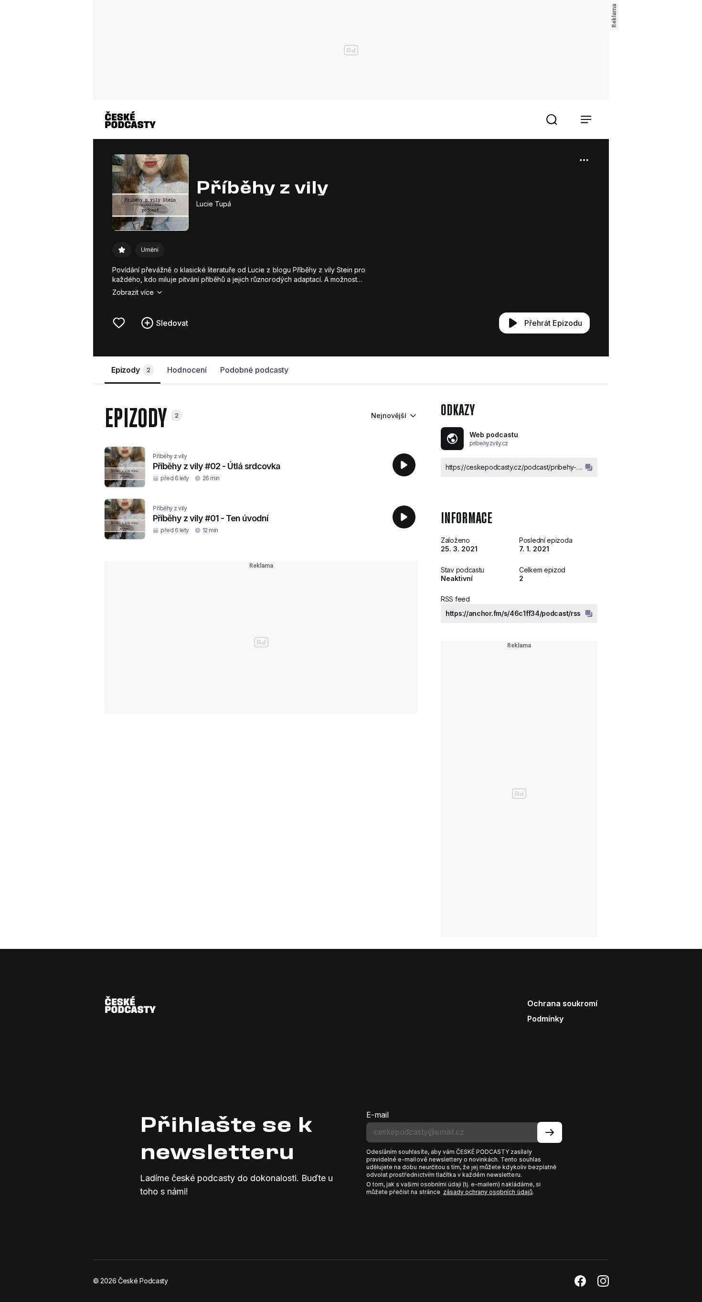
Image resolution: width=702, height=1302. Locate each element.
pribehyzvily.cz (488, 443)
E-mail (377, 1114)
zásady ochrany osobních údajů (487, 1191)
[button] (551, 119)
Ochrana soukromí (562, 1003)
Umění (150, 249)
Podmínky (545, 1018)
